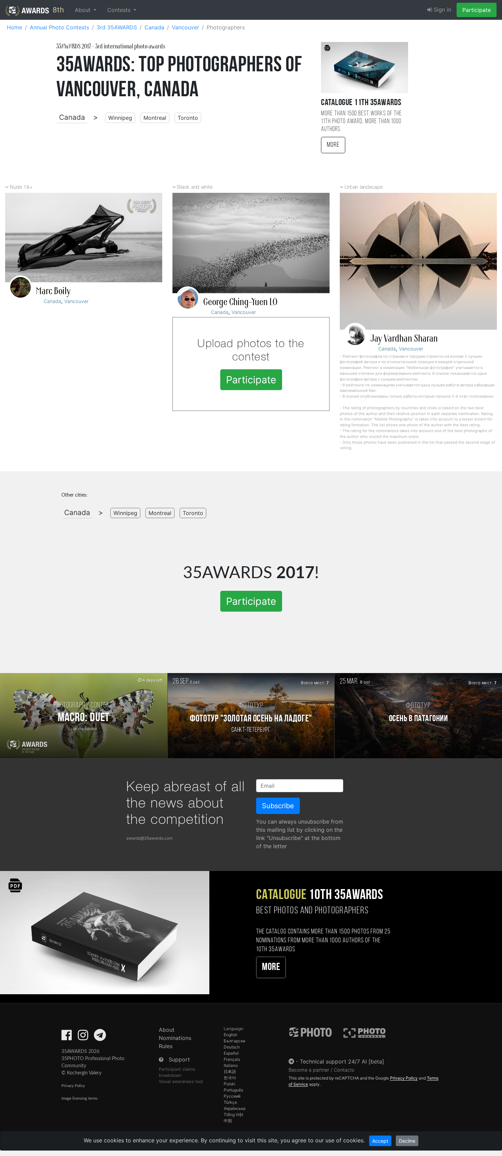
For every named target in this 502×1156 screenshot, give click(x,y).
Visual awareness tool (181, 1081)
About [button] (83, 9)
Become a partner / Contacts (321, 1070)
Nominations (175, 1037)
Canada (72, 117)
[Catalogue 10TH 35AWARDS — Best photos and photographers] (104, 932)
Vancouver (76, 301)
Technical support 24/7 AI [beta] (342, 1061)
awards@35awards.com (149, 838)
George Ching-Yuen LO (240, 302)
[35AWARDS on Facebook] (66, 1037)
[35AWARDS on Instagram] (83, 1037)
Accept (380, 1141)
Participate (476, 9)
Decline (407, 1141)
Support (179, 1059)
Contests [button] (119, 9)
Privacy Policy (73, 1086)
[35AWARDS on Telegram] (100, 1037)
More (333, 145)
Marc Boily (53, 291)
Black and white (194, 187)
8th (57, 9)
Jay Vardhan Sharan (404, 338)
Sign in (441, 9)
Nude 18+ (21, 187)
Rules (165, 1046)
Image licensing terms (79, 1098)
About (167, 1029)
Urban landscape (363, 187)
